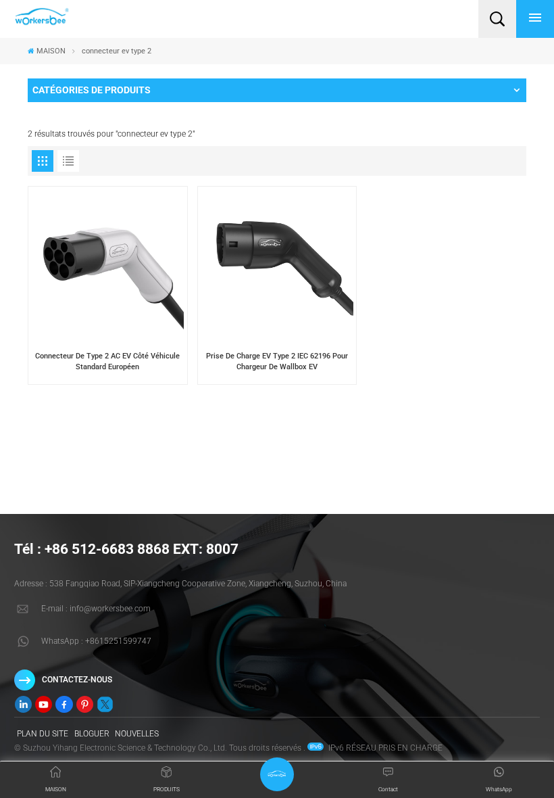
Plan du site (42, 733)
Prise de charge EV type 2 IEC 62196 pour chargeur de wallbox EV (277, 361)
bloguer (91, 733)
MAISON (51, 51)
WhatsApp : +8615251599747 (96, 641)
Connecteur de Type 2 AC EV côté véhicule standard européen (107, 361)
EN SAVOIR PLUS (107, 379)
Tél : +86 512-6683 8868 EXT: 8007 (126, 549)
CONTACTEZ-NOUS (77, 679)
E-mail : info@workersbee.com (96, 608)
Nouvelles (137, 733)
